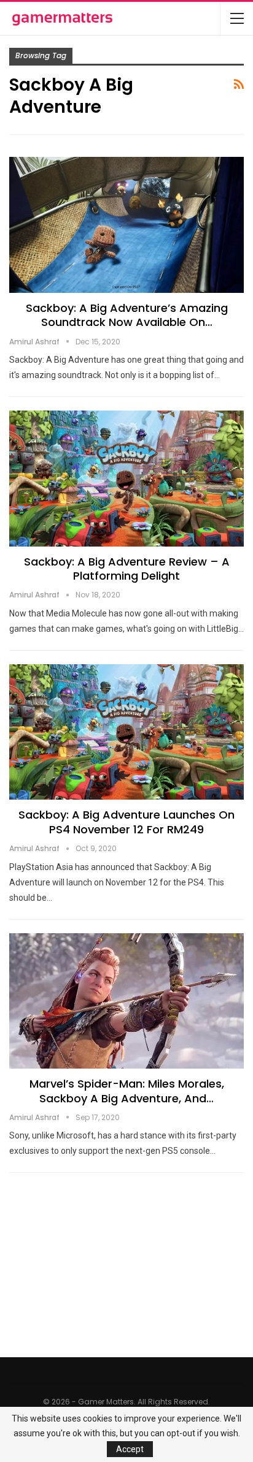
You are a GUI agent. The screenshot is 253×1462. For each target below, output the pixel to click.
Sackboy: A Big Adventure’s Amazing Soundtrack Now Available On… (127, 315)
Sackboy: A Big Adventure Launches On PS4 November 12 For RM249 (126, 821)
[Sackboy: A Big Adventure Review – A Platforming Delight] (126, 479)
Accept (130, 1449)
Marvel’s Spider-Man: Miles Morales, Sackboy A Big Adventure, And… (126, 1090)
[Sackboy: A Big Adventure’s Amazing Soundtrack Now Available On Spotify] (126, 225)
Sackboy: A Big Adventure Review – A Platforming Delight (127, 568)
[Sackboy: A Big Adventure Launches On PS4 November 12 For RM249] (126, 732)
